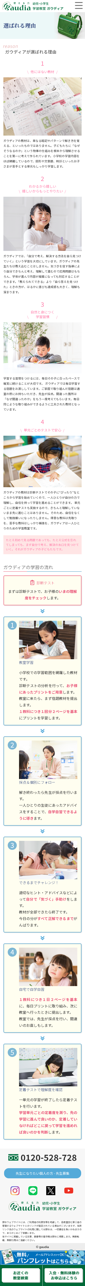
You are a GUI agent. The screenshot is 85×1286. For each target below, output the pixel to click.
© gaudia (42, 1247)
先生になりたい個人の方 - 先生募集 (42, 1173)
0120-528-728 (49, 1157)
